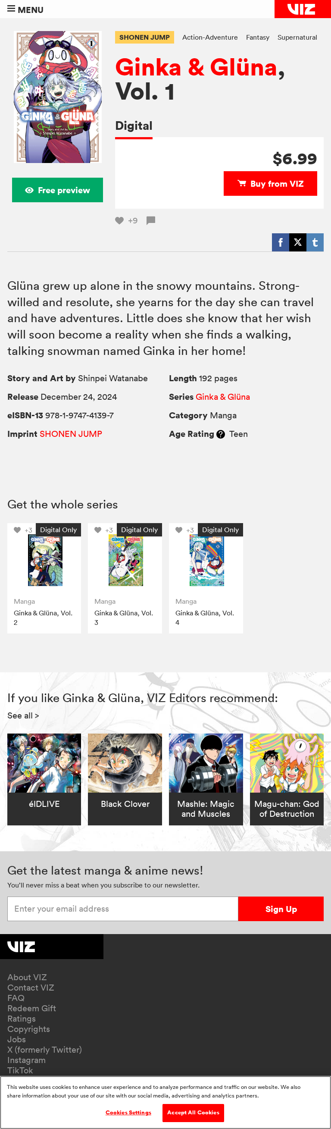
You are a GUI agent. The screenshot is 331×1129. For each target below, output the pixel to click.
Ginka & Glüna (196, 66)
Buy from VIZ (277, 183)
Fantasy (257, 37)
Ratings (21, 1018)
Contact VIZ (30, 987)
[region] (165, 1102)
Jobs (16, 1039)
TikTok (20, 1070)
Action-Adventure (210, 37)
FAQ (16, 998)
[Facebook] (280, 242)
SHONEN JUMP (144, 37)
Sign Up (281, 909)
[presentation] (44, 560)
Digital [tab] (134, 125)
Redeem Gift (31, 1008)
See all (23, 715)
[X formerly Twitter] (297, 242)
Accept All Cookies (193, 1112)
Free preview (64, 190)
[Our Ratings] (220, 434)
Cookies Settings (128, 1112)
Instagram (26, 1060)
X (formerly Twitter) (44, 1049)
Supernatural (297, 37)
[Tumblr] (315, 242)
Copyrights (28, 1029)
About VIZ (27, 977)
